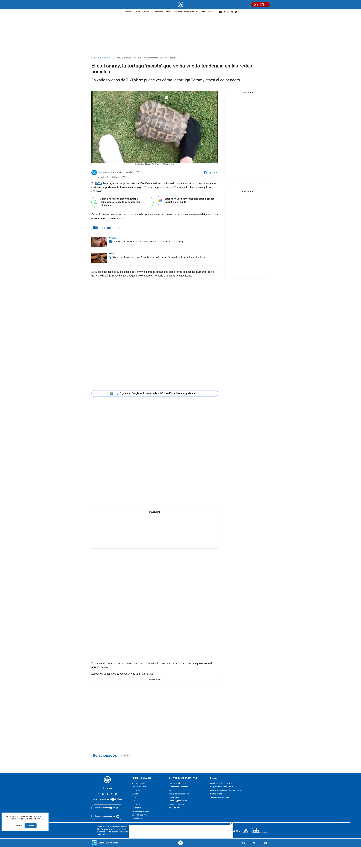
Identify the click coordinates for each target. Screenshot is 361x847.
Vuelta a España (206, 12)
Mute (243, 842)
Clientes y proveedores (178, 801)
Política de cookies (217, 794)
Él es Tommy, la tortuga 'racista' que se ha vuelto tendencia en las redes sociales (145, 58)
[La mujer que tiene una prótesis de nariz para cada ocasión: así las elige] (99, 242)
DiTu (133, 801)
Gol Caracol (136, 790)
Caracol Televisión (139, 787)
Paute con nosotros (177, 804)
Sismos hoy (147, 12)
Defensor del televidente (179, 787)
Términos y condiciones (219, 797)
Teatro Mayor (137, 808)
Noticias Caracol (138, 783)
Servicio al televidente (177, 783)
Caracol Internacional (140, 811)
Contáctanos (174, 797)
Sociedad (106, 58)
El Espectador (137, 804)
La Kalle (135, 794)
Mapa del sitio (174, 808)
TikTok (98, 183)
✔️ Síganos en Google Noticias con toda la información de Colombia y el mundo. (157, 393)
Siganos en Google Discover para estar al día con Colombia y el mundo (189, 200)
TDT (171, 790)
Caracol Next (137, 818)
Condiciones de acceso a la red (222, 783)
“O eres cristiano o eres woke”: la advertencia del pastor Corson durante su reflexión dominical (158, 257)
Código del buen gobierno (179, 794)
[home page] (180, 4)
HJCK (134, 797)
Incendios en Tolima (163, 12)
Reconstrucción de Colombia (185, 12)
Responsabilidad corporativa (221, 787)
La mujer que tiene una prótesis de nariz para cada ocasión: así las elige (148, 241)
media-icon (180, 842)
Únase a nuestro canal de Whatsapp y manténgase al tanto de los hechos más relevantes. (120, 201)
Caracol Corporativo (139, 815)
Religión (112, 253)
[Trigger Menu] (93, 4)
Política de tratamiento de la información (226, 790)
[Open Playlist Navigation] (269, 842)
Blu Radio (95, 58)
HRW (138, 12)
